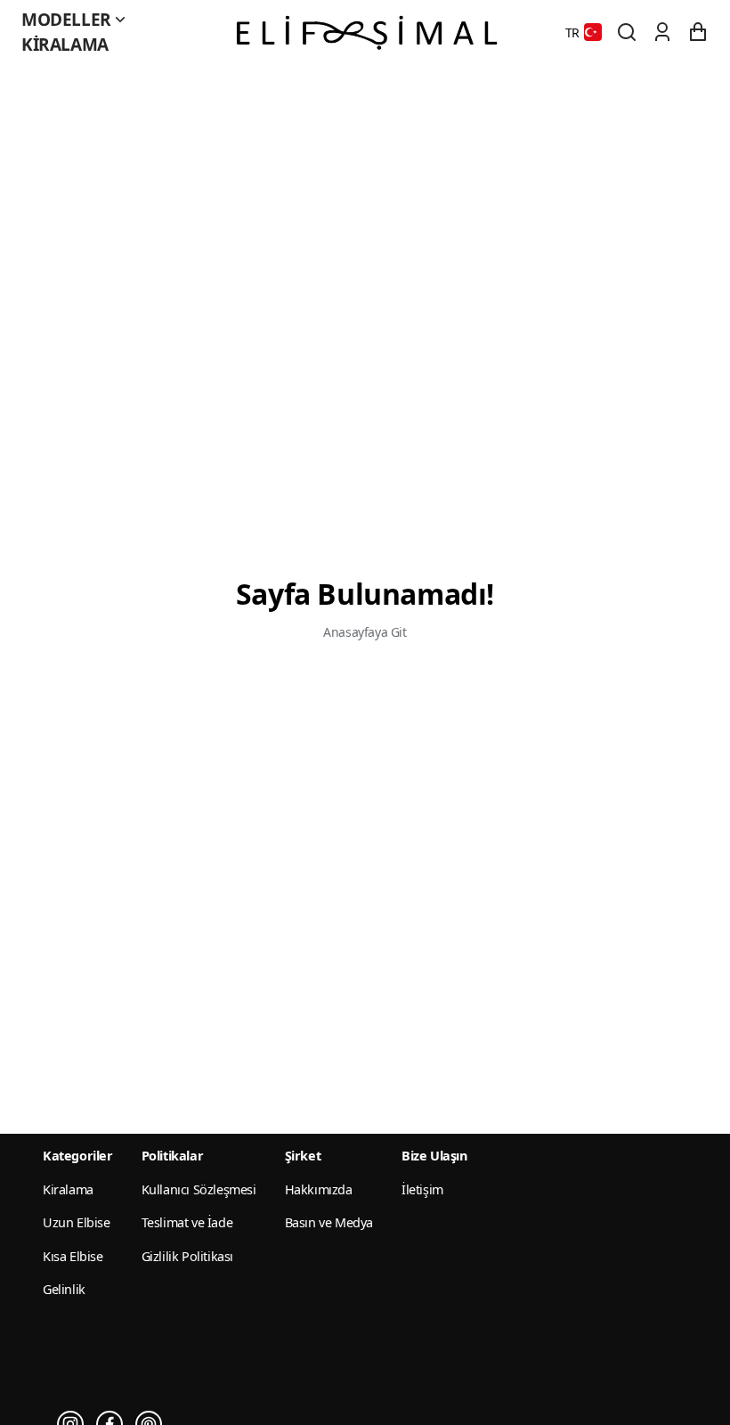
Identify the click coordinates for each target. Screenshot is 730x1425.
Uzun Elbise (76, 1222)
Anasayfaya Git (364, 631)
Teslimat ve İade (187, 1222)
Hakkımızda (319, 1189)
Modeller (66, 19)
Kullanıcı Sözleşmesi (199, 1189)
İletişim (422, 1189)
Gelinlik (64, 1289)
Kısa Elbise (73, 1256)
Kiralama (65, 44)
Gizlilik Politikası (187, 1256)
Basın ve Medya (329, 1222)
